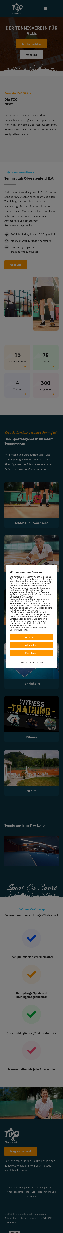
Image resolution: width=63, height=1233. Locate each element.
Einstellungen (31, 653)
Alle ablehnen (31, 645)
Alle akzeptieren (31, 637)
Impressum (38, 662)
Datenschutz (25, 662)
